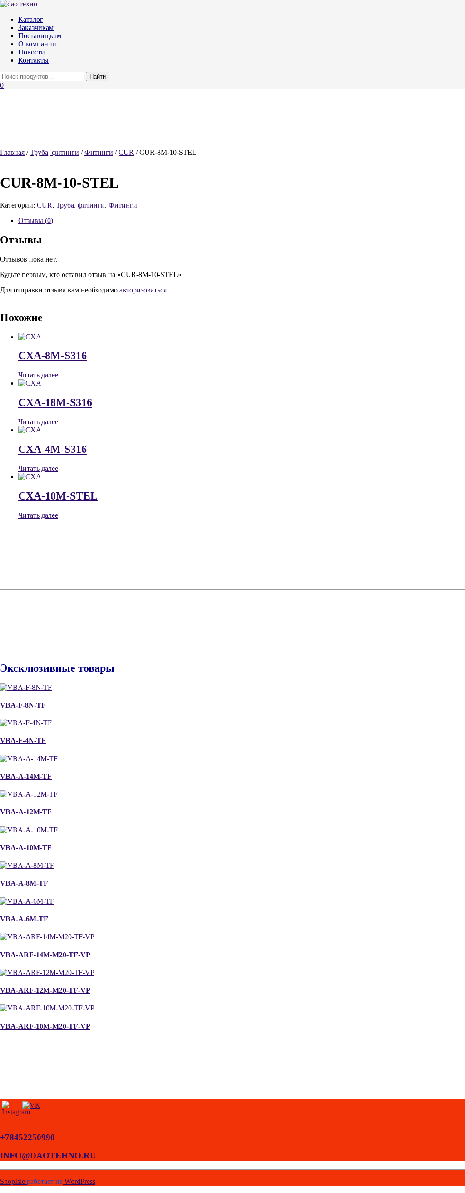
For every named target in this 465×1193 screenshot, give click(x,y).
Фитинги (98, 152)
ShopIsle (13, 1181)
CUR (126, 152)
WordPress (79, 1181)
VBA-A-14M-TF (26, 776)
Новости (31, 52)
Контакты (33, 60)
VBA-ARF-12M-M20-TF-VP (45, 990)
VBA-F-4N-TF (23, 740)
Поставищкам (39, 36)
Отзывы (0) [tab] (35, 220)
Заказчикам (36, 27)
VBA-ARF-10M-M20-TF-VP (45, 1026)
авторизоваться (143, 290)
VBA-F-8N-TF (23, 705)
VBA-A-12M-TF (26, 812)
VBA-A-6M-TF (24, 919)
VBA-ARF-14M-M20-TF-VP (45, 955)
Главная (12, 152)
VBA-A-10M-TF (26, 847)
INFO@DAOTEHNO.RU (48, 1155)
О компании (37, 44)
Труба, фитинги (54, 152)
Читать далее (38, 375)
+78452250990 (27, 1137)
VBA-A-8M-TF (24, 883)
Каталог (30, 19)
